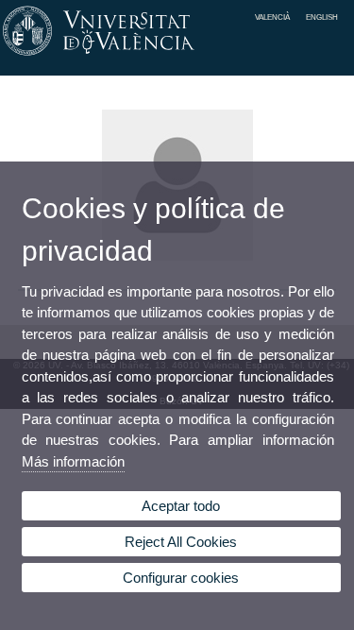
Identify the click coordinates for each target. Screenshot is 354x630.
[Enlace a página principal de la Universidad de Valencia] (177, 55)
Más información (73, 461)
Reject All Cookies (181, 542)
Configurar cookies (181, 578)
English (322, 17)
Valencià (272, 17)
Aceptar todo (181, 506)
